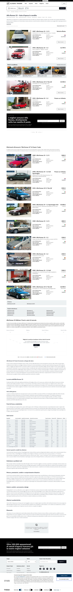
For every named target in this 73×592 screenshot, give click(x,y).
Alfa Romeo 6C (10, 315)
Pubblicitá (29, 570)
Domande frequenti (20, 572)
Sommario (49, 17)
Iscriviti (62, 121)
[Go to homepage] (14, 3)
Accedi (64, 3)
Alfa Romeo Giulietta (31, 315)
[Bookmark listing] (29, 31)
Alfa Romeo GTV (49, 310)
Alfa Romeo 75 (30, 310)
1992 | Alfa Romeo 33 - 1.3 (40, 48)
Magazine (41, 3)
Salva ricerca (62, 8)
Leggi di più (9, 24)
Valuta (28, 558)
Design (43, 17)
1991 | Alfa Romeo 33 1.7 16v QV (42, 82)
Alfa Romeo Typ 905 (11, 303)
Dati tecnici (29, 17)
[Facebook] (40, 569)
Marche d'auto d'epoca (31, 572)
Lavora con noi (9, 570)
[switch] (30, 590)
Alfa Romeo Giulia (30, 313)
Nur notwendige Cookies (64, 579)
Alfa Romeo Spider (50, 313)
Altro (46, 17)
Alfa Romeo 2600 (10, 313)
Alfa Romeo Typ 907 (31, 303)
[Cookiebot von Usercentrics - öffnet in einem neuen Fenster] (7, 590)
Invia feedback (36, 531)
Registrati (36, 347)
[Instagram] (51, 569)
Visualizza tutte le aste (61, 64)
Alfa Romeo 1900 (10, 310)
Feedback (18, 570)
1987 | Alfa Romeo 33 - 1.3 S (40, 31)
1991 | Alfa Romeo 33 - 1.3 (40, 98)
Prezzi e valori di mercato (11, 17)
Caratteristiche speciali (23, 17)
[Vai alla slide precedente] (8, 72)
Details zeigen (56, 589)
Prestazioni (39, 17)
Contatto (18, 568)
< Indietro (8, 11)
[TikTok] (54, 569)
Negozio (28, 568)
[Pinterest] (47, 569)
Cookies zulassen (64, 575)
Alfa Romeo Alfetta (30, 312)
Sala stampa (9, 572)
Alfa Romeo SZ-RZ (49, 315)
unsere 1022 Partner (21, 576)
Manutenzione (34, 17)
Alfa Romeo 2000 (10, 312)
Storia (17, 17)
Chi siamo (8, 568)
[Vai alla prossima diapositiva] (64, 72)
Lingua (8, 558)
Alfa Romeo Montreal (50, 312)
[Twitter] (44, 569)
